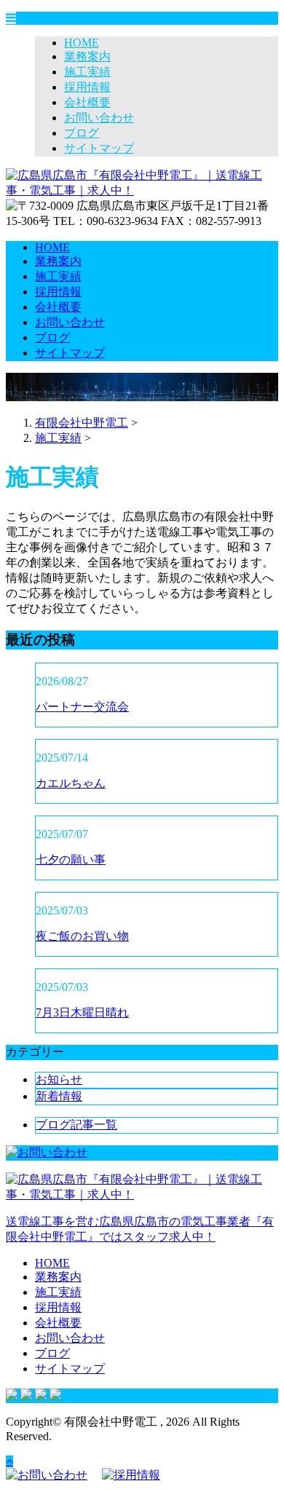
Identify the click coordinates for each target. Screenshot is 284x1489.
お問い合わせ (99, 117)
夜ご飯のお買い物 (82, 936)
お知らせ (59, 1079)
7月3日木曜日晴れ (82, 1012)
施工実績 (87, 72)
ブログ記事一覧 (76, 1124)
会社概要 (87, 102)
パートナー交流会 (82, 706)
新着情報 (59, 1096)
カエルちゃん (71, 783)
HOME (81, 42)
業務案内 (87, 56)
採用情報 (87, 87)
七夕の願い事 (71, 859)
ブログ (81, 133)
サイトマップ (99, 148)
